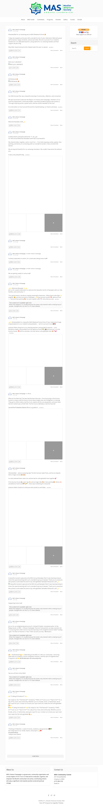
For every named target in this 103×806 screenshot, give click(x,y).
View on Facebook (54, 50)
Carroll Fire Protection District (17, 407)
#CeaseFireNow (13, 732)
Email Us (56, 783)
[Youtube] (54, 795)
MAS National (21, 776)
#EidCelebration (25, 658)
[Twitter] (51, 795)
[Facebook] (48, 795)
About (23, 19)
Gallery (65, 19)
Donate (79, 19)
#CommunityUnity (35, 658)
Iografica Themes (58, 803)
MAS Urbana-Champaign (18, 29)
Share (61, 50)
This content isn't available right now (20, 303)
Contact (72, 19)
